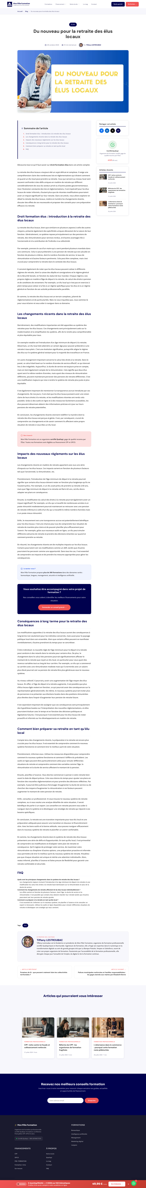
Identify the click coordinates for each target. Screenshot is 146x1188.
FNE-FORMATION (20, 1161)
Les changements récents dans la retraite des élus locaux (46, 137)
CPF (16, 1154)
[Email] (118, 130)
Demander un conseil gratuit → (54, 607)
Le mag (85, 4)
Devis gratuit (118, 4)
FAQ (27, 149)
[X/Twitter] (112, 130)
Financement (60, 4)
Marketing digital (77, 1141)
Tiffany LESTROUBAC (93, 45)
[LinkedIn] (107, 130)
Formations (48, 4)
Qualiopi (49, 1157)
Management (75, 1138)
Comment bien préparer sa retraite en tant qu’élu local (45, 146)
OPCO (17, 1157)
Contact (94, 4)
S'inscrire (91, 1100)
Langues (74, 1145)
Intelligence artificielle (79, 1134)
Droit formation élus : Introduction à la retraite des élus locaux (48, 134)
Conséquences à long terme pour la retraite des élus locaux (47, 143)
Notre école (74, 4)
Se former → (132, 4)
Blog (26, 11)
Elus (25, 925)
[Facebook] (101, 130)
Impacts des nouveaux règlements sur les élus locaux (45, 140)
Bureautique (75, 1130)
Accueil (19, 11)
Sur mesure (18, 1168)
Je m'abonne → (117, 1184)
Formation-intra (20, 1165)
